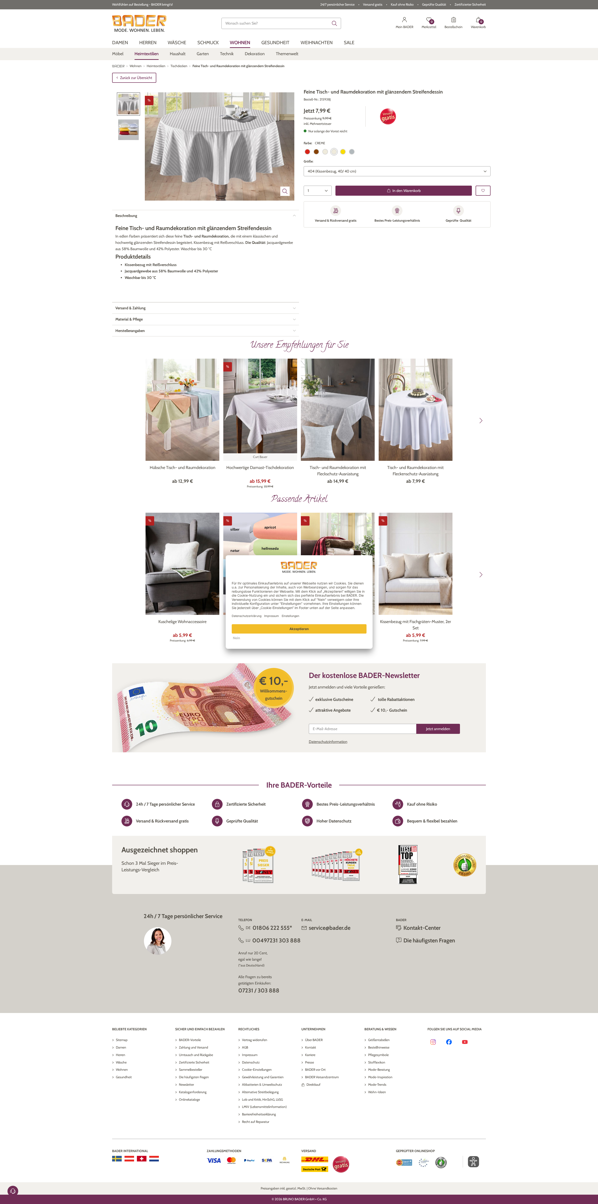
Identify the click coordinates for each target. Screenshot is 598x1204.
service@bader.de (329, 927)
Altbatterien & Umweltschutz (262, 1084)
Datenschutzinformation (328, 741)
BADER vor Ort (315, 1069)
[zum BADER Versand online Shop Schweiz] (141, 1158)
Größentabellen (379, 1040)
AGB (245, 1047)
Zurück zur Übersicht (136, 78)
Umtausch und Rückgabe (196, 1055)
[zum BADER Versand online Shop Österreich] (129, 1158)
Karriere (310, 1055)
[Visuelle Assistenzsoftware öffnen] (471, 1162)
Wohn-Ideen (377, 1092)
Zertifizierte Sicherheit (194, 1062)
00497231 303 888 (276, 940)
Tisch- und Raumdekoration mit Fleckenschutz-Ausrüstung (415, 470)
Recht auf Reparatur (255, 1122)
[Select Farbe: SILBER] (352, 151)
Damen (121, 1047)
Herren (120, 1055)
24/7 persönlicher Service (337, 4)
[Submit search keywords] (334, 23)
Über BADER (314, 1040)
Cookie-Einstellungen (257, 1069)
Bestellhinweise (378, 1047)
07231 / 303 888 (258, 990)
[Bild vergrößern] (285, 191)
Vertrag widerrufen (254, 1040)
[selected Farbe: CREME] (334, 151)
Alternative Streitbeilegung (260, 1092)
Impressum (249, 1055)
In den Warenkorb (406, 190)
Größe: (308, 161)
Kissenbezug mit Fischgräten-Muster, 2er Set (415, 625)
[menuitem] (120, 42)
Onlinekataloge (189, 1099)
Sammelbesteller (190, 1069)
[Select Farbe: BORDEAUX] (307, 151)
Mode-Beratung (379, 1069)
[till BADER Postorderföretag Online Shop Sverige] (117, 1158)
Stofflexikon (376, 1062)
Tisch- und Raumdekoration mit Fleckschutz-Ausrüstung (338, 470)
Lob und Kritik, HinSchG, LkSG (262, 1099)
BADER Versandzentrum (322, 1077)
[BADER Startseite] (139, 23)
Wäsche (121, 1062)
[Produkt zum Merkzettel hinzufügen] (483, 191)
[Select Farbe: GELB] (343, 151)
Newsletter (186, 1084)
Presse (309, 1062)
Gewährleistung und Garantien (263, 1077)
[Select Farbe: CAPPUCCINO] (316, 151)
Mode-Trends (377, 1084)
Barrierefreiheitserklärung (259, 1114)
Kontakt (310, 1047)
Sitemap (122, 1040)
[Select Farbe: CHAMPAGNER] (325, 151)
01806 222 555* (272, 927)
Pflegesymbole (378, 1055)
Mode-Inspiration (380, 1077)
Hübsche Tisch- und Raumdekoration (182, 467)
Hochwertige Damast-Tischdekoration (260, 467)
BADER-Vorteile (190, 1040)
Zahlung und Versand (193, 1047)
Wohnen (122, 1069)
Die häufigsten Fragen (194, 1077)
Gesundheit (124, 1077)
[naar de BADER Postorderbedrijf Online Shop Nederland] (154, 1158)
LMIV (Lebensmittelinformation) (264, 1107)
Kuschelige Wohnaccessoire (182, 621)
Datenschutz (251, 1062)
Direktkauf (313, 1084)
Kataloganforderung (192, 1092)
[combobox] (281, 23)
